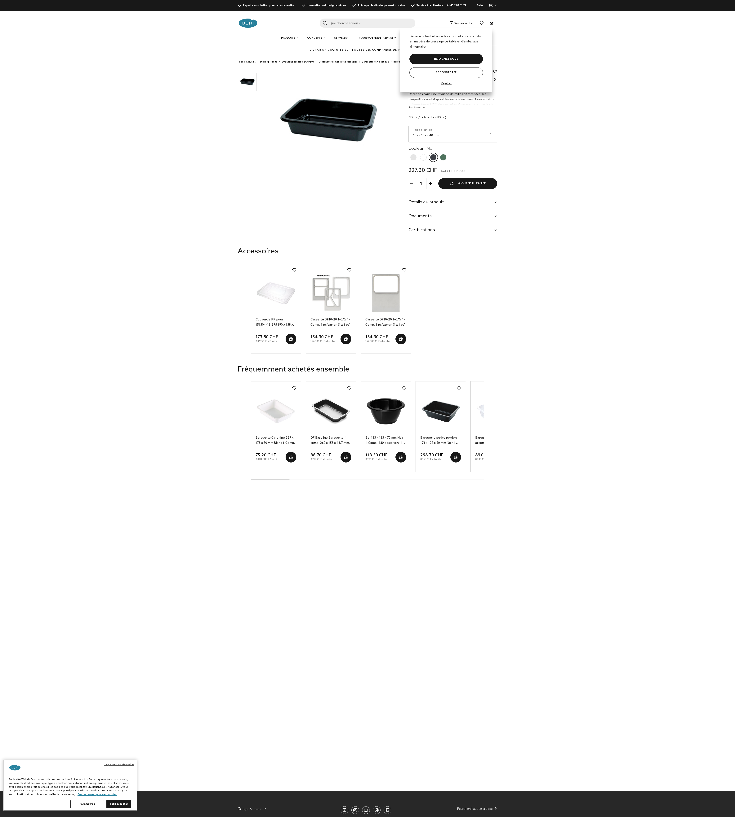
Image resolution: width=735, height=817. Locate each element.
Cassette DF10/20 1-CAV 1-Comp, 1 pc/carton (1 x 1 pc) (330, 322)
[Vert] (443, 157)
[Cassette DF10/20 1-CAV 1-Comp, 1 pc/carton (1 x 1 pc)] (330, 293)
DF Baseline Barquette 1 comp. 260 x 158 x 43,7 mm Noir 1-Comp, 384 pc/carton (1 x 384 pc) (330, 440)
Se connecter (446, 72)
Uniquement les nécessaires (119, 764)
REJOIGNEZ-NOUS (446, 59)
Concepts (314, 38)
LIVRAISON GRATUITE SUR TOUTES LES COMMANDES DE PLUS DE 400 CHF (367, 50)
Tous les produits (267, 62)
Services (340, 38)
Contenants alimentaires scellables (337, 62)
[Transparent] (413, 157)
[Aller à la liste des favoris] (481, 23)
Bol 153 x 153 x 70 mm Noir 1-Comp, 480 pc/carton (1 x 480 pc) (384, 440)
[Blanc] (423, 157)
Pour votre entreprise (376, 38)
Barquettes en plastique (375, 62)
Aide (480, 5)
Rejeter (446, 83)
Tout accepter (119, 804)
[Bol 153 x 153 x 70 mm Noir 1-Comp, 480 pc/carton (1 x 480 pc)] (385, 411)
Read (415, 107)
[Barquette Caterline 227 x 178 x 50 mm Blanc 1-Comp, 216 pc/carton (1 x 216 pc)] (276, 411)
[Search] (325, 23)
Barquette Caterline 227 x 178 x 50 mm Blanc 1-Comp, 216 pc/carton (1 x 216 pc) (275, 440)
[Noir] (433, 157)
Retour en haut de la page (475, 809)
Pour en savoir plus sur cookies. (97, 794)
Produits (288, 38)
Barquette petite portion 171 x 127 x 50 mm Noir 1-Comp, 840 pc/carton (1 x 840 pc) (438, 440)
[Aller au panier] (491, 23)
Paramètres (87, 804)
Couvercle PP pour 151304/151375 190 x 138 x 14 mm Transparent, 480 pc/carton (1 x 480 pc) (274, 322)
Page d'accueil (246, 62)
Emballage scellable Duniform (298, 62)
